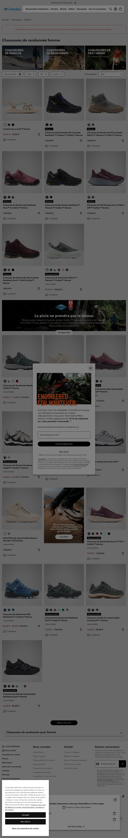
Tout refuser (25, 822)
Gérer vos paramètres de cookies (25, 828)
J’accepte (25, 815)
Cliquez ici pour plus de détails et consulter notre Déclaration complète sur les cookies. (25, 807)
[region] (25, 808)
